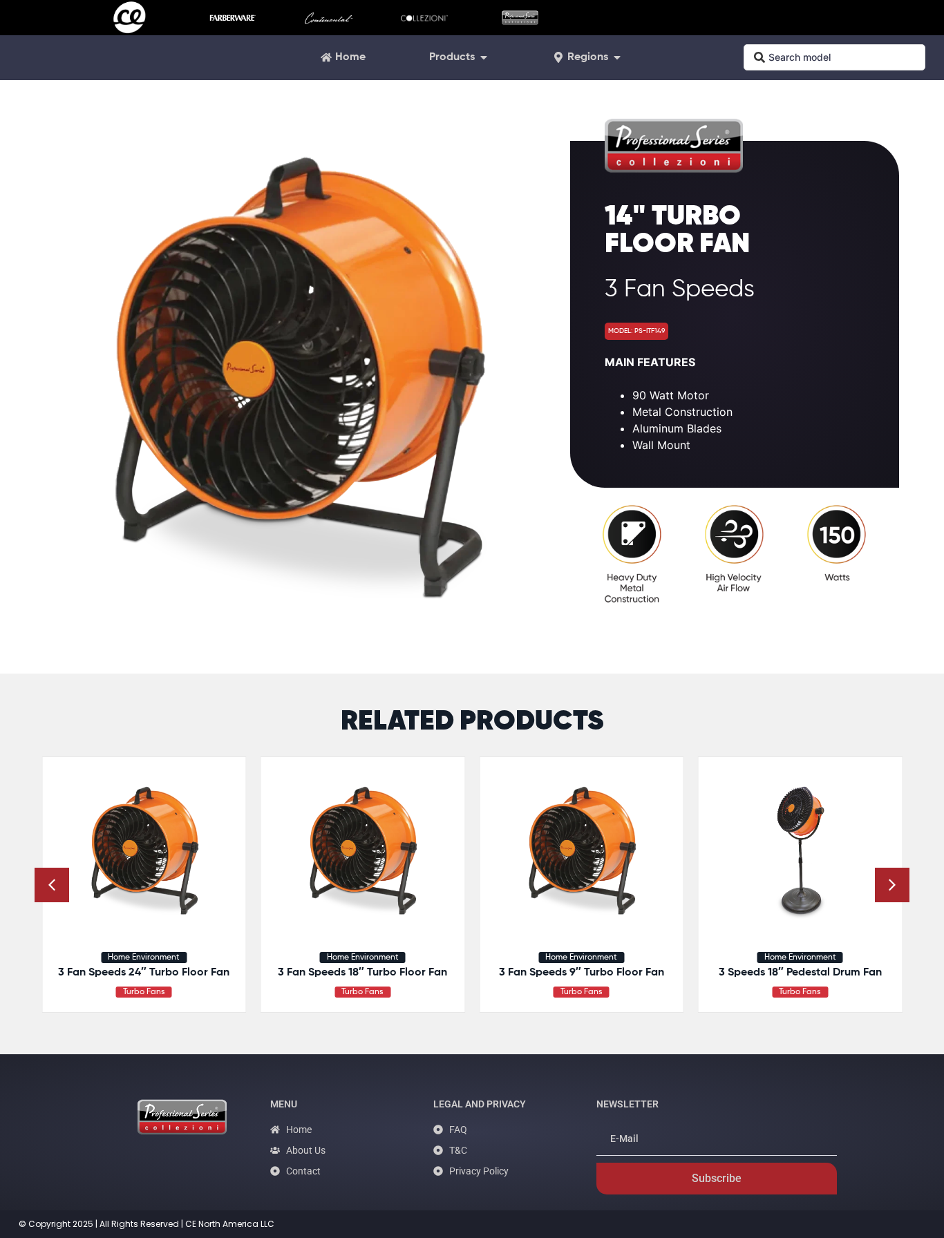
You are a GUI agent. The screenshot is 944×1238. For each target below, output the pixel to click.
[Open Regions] (617, 57)
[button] (892, 885)
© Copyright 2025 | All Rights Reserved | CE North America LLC (146, 1224)
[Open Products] (483, 57)
